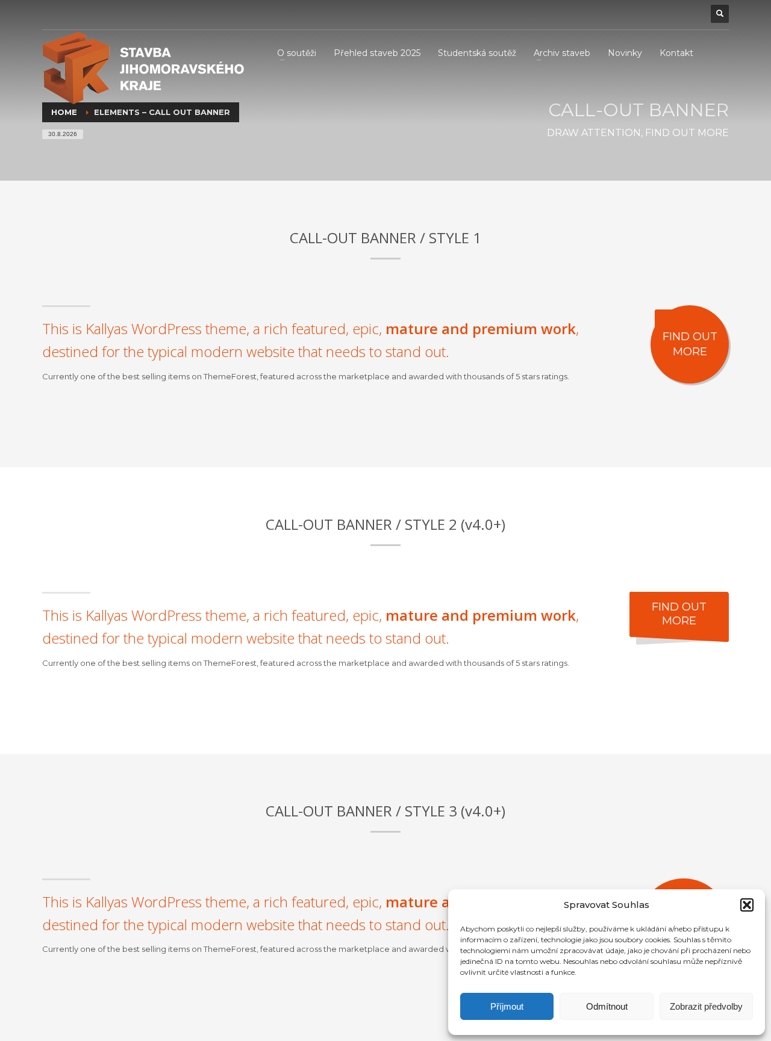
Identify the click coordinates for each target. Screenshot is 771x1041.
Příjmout (506, 1006)
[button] (747, 905)
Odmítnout (607, 1006)
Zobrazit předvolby (706, 1006)
